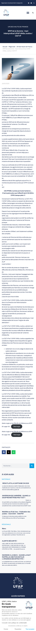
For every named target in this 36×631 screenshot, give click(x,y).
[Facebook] (29, 3)
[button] (28, 13)
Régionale (12, 46)
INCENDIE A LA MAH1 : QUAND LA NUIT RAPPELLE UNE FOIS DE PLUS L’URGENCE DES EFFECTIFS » (16, 557)
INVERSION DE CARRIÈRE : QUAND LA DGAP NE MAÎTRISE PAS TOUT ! (16, 496)
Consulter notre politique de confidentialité (14, 623)
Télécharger (16, 426)
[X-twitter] (34, 3)
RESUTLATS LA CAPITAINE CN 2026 (15, 483)
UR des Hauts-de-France (18, 27)
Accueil (5, 46)
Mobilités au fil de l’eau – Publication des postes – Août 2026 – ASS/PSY (16, 512)
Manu (4, 528)
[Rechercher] (32, 465)
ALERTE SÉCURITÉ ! (9, 541)
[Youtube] (31, 3)
